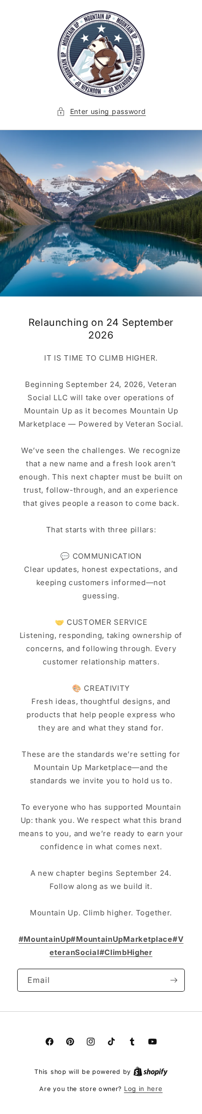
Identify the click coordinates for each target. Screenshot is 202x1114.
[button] (101, 111)
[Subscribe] (173, 980)
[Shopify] (150, 1071)
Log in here (143, 1088)
